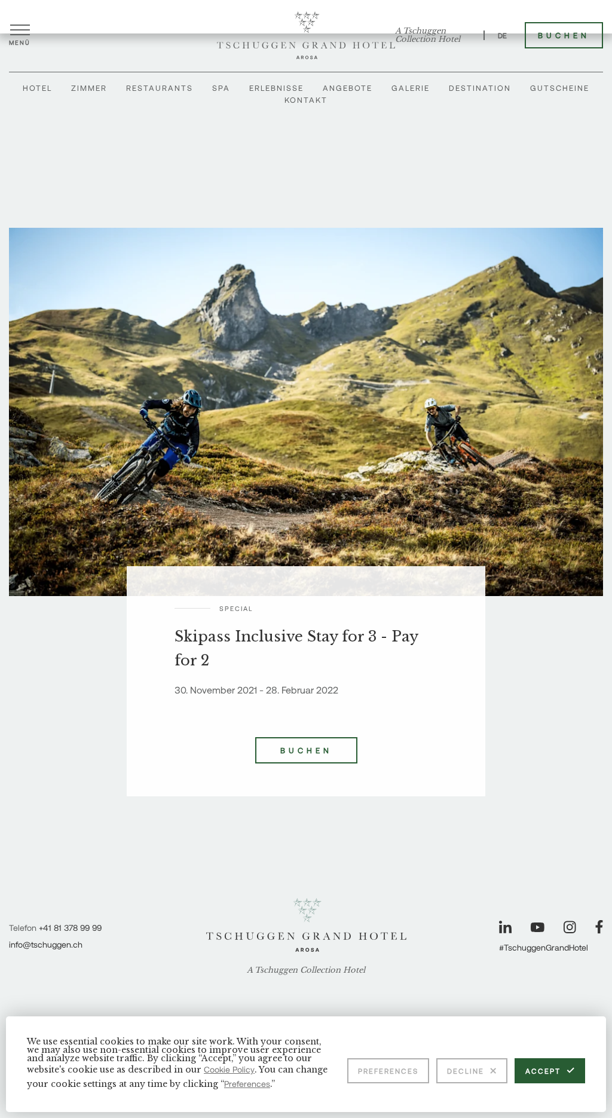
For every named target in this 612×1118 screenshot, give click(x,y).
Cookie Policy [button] (229, 1069)
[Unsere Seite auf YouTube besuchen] (537, 927)
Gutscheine (559, 88)
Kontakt (306, 100)
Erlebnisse (276, 88)
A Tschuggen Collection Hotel (427, 35)
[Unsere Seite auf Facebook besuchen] (599, 927)
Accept (543, 1071)
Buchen (564, 35)
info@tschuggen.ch (45, 944)
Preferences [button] (247, 1084)
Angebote (347, 88)
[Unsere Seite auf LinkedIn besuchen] (505, 927)
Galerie (410, 88)
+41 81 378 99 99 (70, 927)
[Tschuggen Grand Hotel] (306, 35)
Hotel (37, 88)
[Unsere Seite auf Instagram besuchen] (570, 927)
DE (502, 35)
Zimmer (89, 88)
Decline (465, 1071)
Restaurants (159, 88)
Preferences (388, 1071)
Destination (480, 88)
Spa (221, 88)
